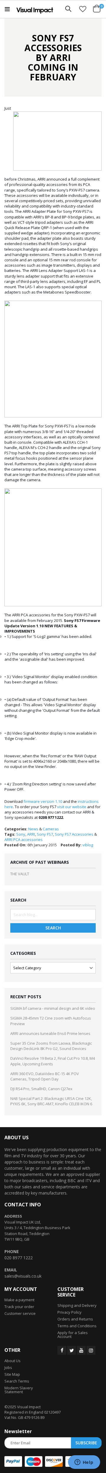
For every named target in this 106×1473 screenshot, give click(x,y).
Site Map (12, 1374)
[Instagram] (91, 1350)
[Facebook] (61, 1350)
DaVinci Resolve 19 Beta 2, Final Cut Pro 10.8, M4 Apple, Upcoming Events (52, 1061)
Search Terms (16, 1381)
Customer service (20, 1313)
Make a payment (19, 1299)
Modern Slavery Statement (18, 1389)
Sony (20, 834)
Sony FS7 (45, 834)
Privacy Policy (69, 1312)
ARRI (31, 834)
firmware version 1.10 (43, 801)
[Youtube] (81, 1350)
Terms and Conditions (77, 1325)
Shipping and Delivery (77, 1305)
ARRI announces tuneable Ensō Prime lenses (50, 1033)
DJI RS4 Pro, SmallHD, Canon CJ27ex (41, 1088)
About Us (12, 1360)
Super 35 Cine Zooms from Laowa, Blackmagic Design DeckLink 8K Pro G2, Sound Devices (51, 1046)
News (33, 829)
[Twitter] (71, 1350)
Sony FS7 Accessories (74, 834)
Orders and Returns (75, 1319)
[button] (83, 9)
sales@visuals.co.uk (23, 1276)
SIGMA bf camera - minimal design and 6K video (52, 1008)
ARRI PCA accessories (23, 839)
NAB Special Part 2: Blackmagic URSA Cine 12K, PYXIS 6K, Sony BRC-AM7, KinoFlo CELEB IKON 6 (51, 1101)
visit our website (71, 806)
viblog (87, 844)
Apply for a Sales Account (72, 1334)
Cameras (51, 829)
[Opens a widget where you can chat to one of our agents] (84, 1462)
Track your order (19, 1306)
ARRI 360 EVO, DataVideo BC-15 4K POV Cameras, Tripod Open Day (44, 1076)
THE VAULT (19, 873)
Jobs (8, 1367)
